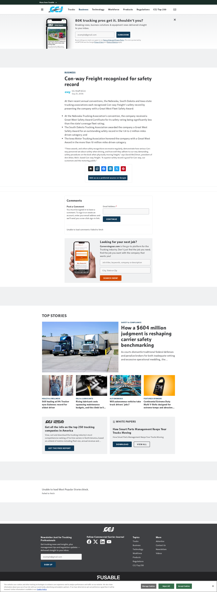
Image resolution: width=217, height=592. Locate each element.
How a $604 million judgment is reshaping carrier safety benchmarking (146, 336)
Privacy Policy (99, 42)
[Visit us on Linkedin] (102, 541)
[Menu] (42, 9)
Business (70, 72)
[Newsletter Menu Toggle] (174, 9)
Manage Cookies (148, 586)
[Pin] (123, 168)
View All (142, 444)
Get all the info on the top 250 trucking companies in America (69, 428)
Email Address (110, 206)
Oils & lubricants (84, 398)
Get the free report (59, 448)
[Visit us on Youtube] (109, 541)
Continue (111, 219)
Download (122, 444)
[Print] (90, 168)
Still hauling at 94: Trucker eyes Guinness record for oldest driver (55, 404)
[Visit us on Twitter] (95, 541)
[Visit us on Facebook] (89, 541)
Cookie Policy (42, 589)
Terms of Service (112, 42)
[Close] (213, 586)
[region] (108, 586)
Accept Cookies (184, 586)
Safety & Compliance (131, 322)
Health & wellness (51, 398)
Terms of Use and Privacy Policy (113, 40)
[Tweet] (116, 168)
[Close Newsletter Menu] (174, 19)
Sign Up (48, 564)
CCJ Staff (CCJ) (79, 91)
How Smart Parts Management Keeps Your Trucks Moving (139, 431)
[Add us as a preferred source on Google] (97, 168)
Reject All (166, 586)
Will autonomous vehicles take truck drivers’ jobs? (125, 403)
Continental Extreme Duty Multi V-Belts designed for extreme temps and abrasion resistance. (158, 404)
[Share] (103, 168)
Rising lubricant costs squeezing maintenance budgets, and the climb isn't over (90, 404)
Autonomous (116, 398)
